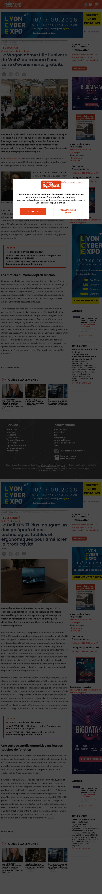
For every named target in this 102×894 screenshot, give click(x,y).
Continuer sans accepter (71, 182)
